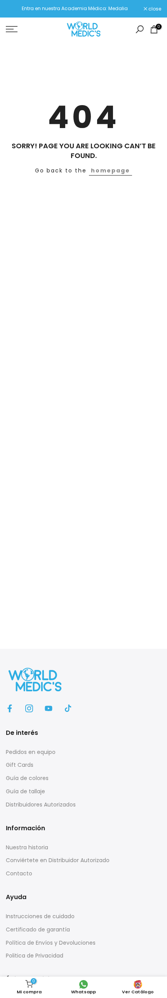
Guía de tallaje (25, 791)
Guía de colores (27, 778)
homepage (110, 170)
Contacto (19, 873)
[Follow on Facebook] (10, 708)
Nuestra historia (27, 847)
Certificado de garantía (38, 929)
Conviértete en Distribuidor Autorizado (58, 860)
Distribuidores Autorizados (41, 804)
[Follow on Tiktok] (68, 708)
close (154, 9)
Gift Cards (19, 765)
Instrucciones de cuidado (40, 916)
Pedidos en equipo (31, 752)
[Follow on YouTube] (48, 708)
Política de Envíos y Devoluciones (51, 943)
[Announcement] (75, 8)
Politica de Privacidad (34, 955)
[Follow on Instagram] (29, 708)
